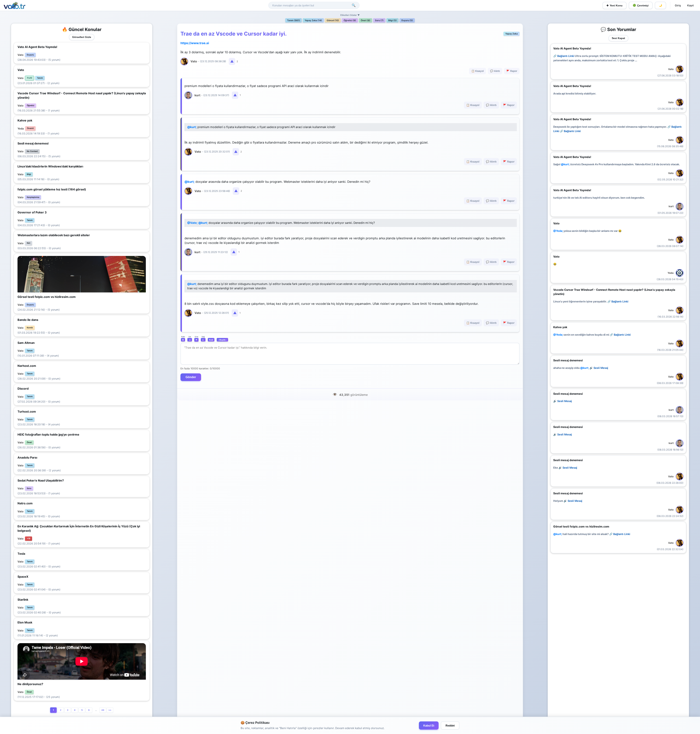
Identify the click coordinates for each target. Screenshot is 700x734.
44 (102, 710)
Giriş (678, 5)
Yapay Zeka (511, 33)
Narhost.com (27, 366)
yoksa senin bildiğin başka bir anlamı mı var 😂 (587, 230)
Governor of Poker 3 (32, 212)
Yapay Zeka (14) (313, 20)
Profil (29, 78)
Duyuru (30, 55)
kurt (671, 206)
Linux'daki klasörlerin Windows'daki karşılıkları (50, 166)
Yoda (21, 128)
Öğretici (30, 105)
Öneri (29, 442)
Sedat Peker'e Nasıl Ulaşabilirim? (41, 480)
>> (109, 710)
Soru (29, 488)
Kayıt (690, 5)
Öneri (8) (365, 20)
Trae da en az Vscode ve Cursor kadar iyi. (233, 33)
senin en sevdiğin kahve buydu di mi (592, 334)
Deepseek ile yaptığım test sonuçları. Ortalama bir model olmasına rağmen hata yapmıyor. (617, 129)
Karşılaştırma (33, 197)
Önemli (30, 128)
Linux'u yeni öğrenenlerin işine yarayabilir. (590, 301)
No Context (32, 151)
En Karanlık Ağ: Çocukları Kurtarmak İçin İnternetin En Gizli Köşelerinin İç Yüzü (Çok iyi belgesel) (79, 528)
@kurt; (192, 127)
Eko (565, 467)
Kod (211, 340)
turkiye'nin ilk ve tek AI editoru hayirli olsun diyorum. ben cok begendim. (599, 197)
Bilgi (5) (392, 20)
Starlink (23, 599)
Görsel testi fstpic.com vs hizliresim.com (47, 297)
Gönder (191, 377)
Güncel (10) (333, 20)
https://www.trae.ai (194, 43)
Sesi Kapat (618, 38)
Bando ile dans (28, 320)
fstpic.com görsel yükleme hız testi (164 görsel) (52, 189)
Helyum (567, 500)
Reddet (450, 725)
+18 (28, 538)
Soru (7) (379, 20)
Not (28, 243)
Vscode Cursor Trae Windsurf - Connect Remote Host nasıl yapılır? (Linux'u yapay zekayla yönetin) (82, 95)
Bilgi (29, 174)
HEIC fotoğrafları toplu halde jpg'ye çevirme (48, 434)
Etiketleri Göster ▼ (350, 15)
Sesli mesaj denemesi (33, 143)
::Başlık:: (222, 340)
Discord (23, 388)
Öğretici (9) (350, 20)
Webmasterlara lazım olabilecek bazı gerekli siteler (54, 235)
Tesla (21, 553)
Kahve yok (25, 120)
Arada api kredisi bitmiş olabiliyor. (574, 93)
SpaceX (23, 576)
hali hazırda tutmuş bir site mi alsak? (591, 534)
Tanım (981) (293, 20)
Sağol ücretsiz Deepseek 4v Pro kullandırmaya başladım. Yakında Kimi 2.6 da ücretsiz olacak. (616, 164)
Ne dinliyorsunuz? (30, 684)
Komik (30, 328)
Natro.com (25, 503)
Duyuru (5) (407, 20)
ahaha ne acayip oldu (580, 367)
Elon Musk (25, 622)
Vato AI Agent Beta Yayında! (37, 47)
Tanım (40, 78)
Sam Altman (26, 343)
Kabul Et (428, 725)
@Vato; (192, 223)
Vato (21, 54)
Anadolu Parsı (27, 457)
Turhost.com (27, 411)
